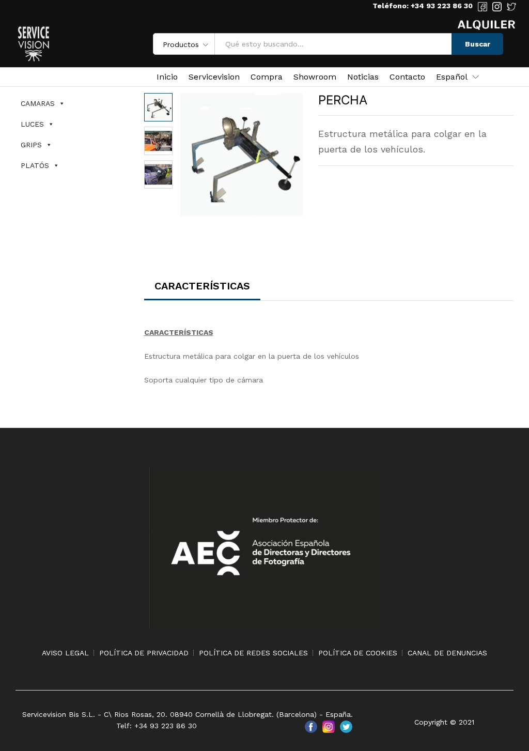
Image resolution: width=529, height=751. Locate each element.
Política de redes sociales (253, 653)
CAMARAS (38, 103)
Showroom (314, 77)
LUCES (32, 124)
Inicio (167, 77)
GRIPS (31, 145)
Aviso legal (65, 653)
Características (202, 286)
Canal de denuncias (447, 653)
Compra (267, 77)
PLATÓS (35, 165)
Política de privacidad (144, 653)
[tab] (202, 290)
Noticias (363, 77)
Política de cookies (357, 653)
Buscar (477, 44)
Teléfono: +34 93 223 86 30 (422, 6)
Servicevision (214, 77)
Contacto (407, 77)
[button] (452, 77)
